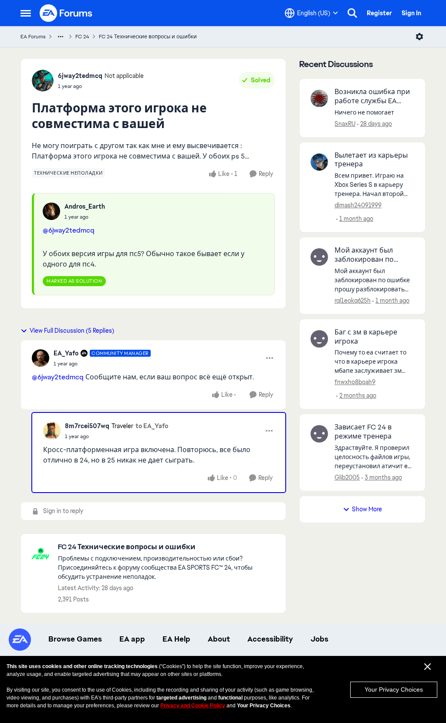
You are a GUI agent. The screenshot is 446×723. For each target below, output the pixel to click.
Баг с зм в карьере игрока (365, 337)
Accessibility (270, 639)
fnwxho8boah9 (354, 382)
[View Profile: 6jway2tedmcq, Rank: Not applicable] (43, 80)
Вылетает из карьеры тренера (371, 160)
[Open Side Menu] (25, 13)
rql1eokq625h (352, 300)
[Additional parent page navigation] (60, 36)
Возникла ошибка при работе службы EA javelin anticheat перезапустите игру (372, 97)
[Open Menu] (419, 36)
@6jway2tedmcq (69, 230)
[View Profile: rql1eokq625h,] (319, 257)
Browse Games (75, 639)
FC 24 (82, 36)
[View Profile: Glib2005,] (319, 434)
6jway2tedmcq (80, 76)
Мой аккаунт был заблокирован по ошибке (364, 255)
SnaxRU (344, 124)
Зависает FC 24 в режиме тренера (363, 432)
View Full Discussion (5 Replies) (72, 330)
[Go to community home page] (66, 13)
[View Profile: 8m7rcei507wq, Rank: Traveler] (52, 430)
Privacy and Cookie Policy (192, 706)
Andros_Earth (84, 206)
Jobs (319, 639)
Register (379, 13)
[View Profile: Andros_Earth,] (51, 211)
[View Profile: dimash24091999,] (319, 162)
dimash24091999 (358, 205)
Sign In (411, 13)
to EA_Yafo (151, 426)
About (219, 639)
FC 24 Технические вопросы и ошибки (148, 36)
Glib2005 (347, 477)
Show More (367, 509)
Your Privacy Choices (394, 689)
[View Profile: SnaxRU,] (319, 98)
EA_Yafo (66, 353)
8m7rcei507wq (87, 426)
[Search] (352, 13)
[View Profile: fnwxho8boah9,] (319, 339)
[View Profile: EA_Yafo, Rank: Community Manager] (40, 358)
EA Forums (33, 36)
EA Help (176, 639)
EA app (132, 639)
